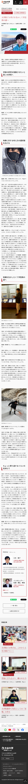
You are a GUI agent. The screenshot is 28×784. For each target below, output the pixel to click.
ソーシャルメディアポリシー (18, 764)
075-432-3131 (7, 755)
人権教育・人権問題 (7, 775)
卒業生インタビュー (7, 13)
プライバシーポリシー (7, 766)
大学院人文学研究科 (20, 13)
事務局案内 (18, 736)
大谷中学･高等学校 (19, 770)
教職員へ (19, 773)
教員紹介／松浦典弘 (9, 592)
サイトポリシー (6, 764)
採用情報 (5, 773)
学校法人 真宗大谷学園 (7, 770)
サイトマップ (12, 773)
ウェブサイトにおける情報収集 (9, 768)
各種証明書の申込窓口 (21, 739)
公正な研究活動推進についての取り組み (8, 740)
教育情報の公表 (6, 736)
